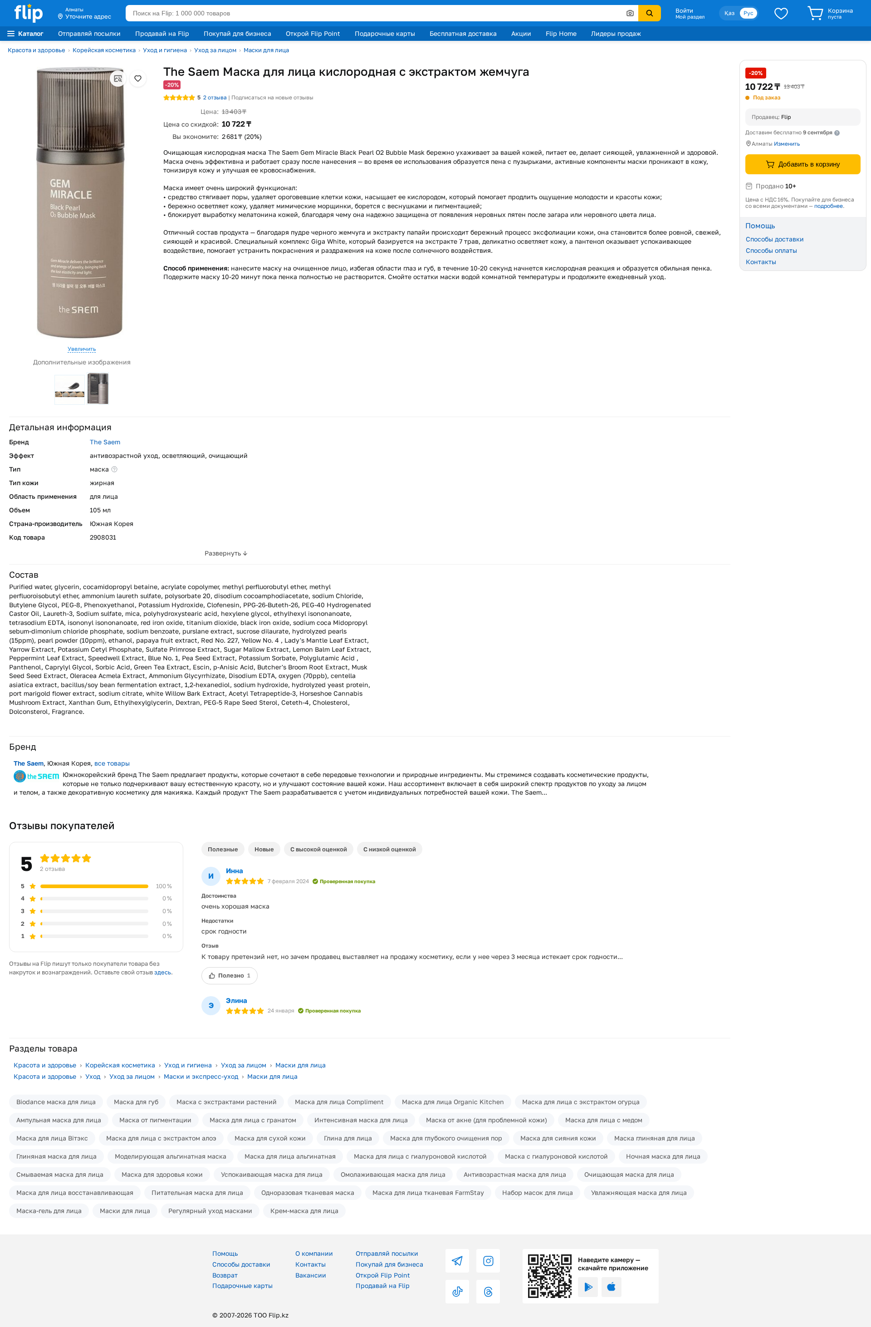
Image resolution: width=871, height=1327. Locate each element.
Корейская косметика (104, 50)
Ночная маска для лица (663, 1156)
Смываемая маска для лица (59, 1174)
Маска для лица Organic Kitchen (453, 1102)
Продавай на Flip (162, 33)
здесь (162, 972)
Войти (684, 10)
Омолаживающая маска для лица (393, 1174)
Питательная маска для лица (197, 1192)
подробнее (828, 205)
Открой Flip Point (313, 33)
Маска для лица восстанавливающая (74, 1192)
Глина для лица (348, 1138)
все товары (112, 763)
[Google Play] (588, 1287)
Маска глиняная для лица (654, 1138)
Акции (521, 33)
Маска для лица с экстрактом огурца (581, 1102)
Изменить (787, 143)
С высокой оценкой (318, 849)
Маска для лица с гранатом (253, 1120)
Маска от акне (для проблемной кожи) (486, 1120)
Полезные (223, 849)
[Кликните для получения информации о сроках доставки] (837, 133)
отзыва (215, 97)
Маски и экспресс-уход (201, 1076)
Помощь (225, 1253)
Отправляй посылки (89, 33)
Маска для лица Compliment (339, 1102)
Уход (92, 1076)
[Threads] (488, 1291)
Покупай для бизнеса (237, 33)
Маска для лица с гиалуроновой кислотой (420, 1156)
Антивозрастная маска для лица (515, 1174)
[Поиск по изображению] (630, 13)
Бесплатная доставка (463, 33)
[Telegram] (457, 1261)
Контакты (761, 261)
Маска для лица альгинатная (290, 1156)
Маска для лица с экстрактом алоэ (161, 1138)
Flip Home (561, 33)
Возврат (225, 1275)
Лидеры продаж (616, 33)
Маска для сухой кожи (270, 1138)
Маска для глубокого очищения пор (446, 1138)
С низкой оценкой (389, 849)
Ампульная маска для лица (58, 1120)
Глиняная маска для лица (56, 1156)
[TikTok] (457, 1291)
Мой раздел (690, 17)
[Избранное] (781, 13)
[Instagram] (488, 1261)
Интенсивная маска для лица (361, 1120)
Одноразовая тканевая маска (307, 1192)
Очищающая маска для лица (629, 1174)
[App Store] (611, 1287)
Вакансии (310, 1275)
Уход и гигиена (165, 50)
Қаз (729, 13)
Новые (264, 849)
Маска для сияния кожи (558, 1138)
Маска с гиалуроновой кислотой (556, 1156)
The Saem (105, 442)
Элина (236, 1000)
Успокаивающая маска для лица (272, 1174)
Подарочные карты (385, 33)
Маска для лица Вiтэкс (52, 1138)
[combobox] (382, 13)
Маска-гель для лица (49, 1210)
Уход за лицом (215, 50)
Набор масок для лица (537, 1192)
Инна (234, 870)
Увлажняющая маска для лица (639, 1192)
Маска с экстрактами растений (226, 1102)
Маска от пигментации (155, 1120)
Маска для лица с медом (603, 1120)
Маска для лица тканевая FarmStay (428, 1192)
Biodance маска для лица (56, 1102)
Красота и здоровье (36, 50)
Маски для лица (266, 50)
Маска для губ (136, 1102)
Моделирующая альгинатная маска (170, 1156)
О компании (314, 1253)
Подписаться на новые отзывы (272, 97)
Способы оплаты (771, 250)
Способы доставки (775, 239)
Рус (749, 13)
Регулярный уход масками (210, 1210)
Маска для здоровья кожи (162, 1174)
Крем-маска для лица (304, 1210)
